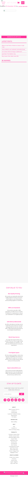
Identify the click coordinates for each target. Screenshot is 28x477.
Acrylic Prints (14, 439)
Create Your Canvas (14, 457)
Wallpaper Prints (14, 452)
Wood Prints (14, 442)
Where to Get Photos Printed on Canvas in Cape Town (13, 46)
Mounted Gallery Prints (14, 437)
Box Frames (14, 445)
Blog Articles (14, 415)
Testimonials (14, 412)
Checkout (14, 458)
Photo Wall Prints (14, 449)
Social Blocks (14, 443)
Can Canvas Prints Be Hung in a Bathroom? (12, 51)
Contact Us (14, 411)
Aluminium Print (14, 440)
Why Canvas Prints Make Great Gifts (10, 56)
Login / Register (14, 461)
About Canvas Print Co (14, 409)
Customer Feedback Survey (14, 414)
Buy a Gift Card (14, 463)
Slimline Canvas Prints (14, 436)
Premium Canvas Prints (14, 434)
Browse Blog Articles (14, 37)
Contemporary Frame (14, 446)
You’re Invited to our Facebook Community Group (13, 49)
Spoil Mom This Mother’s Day (9, 54)
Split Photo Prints (14, 448)
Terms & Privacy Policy (14, 429)
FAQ (14, 426)
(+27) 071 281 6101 (22, 6)
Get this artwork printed (14, 75)
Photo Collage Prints (14, 451)
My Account (14, 460)
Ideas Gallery (14, 421)
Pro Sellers (14, 417)
